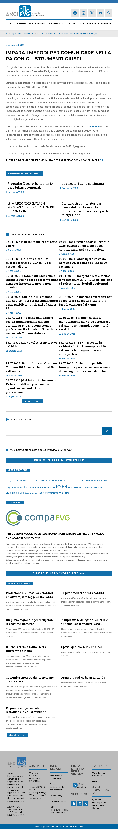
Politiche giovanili (75, 487)
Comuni (34, 480)
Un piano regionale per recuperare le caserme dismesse (30, 622)
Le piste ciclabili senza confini (82, 593)
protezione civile (15, 492)
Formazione (57, 480)
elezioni (43, 480)
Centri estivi (22, 481)
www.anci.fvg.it (35, 798)
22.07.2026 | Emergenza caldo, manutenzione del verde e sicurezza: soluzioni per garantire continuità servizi (85, 323)
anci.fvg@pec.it (39, 795)
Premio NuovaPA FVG (93, 487)
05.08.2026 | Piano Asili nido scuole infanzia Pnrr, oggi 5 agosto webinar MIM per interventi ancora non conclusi (32, 281)
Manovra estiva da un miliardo (83, 677)
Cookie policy (56, 795)
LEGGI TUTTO (31, 401)
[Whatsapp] (75, 785)
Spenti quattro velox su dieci (81, 647)
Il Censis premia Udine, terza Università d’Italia (26, 649)
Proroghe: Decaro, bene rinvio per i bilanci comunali (30, 185)
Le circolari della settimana (82, 183)
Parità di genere (36, 487)
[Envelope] (100, 13)
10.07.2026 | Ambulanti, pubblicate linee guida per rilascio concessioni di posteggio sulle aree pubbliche (84, 367)
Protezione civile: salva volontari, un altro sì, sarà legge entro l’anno (30, 595)
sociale (34, 493)
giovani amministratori (76, 481)
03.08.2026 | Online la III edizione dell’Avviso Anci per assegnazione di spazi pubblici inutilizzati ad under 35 (32, 302)
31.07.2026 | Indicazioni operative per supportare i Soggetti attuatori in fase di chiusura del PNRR (85, 300)
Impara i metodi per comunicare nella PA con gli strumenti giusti (68, 33)
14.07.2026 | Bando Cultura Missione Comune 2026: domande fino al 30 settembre (31, 367)
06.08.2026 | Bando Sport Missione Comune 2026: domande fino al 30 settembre (83, 262)
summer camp (51, 493)
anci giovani (11, 481)
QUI (102, 160)
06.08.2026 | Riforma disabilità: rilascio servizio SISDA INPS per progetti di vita (28, 262)
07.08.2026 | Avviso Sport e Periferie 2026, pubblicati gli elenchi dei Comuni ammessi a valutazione (84, 245)
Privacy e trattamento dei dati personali (57, 787)
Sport (41, 492)
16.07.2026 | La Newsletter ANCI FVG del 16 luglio (31, 344)
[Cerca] (107, 431)
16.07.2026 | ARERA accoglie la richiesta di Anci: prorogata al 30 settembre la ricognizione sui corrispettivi (82, 348)
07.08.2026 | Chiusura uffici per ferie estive (31, 243)
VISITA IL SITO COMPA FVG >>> (59, 573)
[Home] (7, 33)
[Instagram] (83, 13)
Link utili (96, 781)
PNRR (61, 486)
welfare (64, 492)
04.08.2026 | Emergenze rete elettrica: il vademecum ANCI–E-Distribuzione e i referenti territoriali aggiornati (85, 279)
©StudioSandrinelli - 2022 (71, 826)
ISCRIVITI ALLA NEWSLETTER (59, 460)
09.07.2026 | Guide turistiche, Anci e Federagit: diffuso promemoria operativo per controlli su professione (31, 386)
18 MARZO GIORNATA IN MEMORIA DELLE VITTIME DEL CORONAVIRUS (31, 207)
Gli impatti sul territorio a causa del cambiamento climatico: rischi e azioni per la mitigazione (85, 209)
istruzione (91, 480)
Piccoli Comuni (49, 487)
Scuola (28, 493)
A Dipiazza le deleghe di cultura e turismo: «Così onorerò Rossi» (84, 622)
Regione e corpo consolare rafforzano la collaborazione (26, 710)
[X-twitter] (92, 13)
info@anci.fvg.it (40, 792)
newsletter (102, 480)
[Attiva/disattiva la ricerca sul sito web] (108, 12)
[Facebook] (75, 13)
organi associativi (17, 487)
